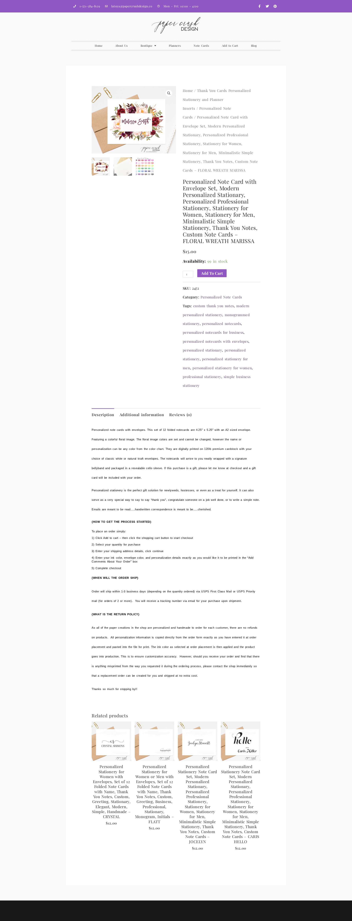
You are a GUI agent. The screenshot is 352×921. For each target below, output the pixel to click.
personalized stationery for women (222, 368)
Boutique (147, 45)
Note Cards (201, 45)
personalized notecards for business (213, 332)
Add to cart (212, 273)
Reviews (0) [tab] (180, 414)
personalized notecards (221, 323)
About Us (121, 45)
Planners (175, 45)
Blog (254, 45)
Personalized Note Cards (221, 297)
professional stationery (202, 376)
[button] (169, 93)
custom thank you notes (213, 306)
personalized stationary (202, 350)
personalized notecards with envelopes (216, 341)
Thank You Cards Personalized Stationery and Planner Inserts (217, 99)
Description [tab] (103, 414)
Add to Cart (230, 45)
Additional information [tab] (142, 414)
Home (99, 45)
